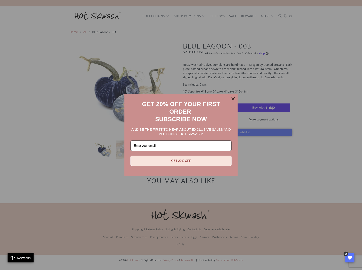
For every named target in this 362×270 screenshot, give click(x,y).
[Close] (233, 98)
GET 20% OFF (181, 160)
